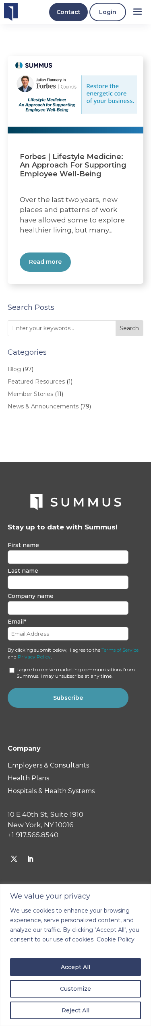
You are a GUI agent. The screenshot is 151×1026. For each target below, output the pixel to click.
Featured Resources (36, 381)
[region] (75, 955)
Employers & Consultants (48, 765)
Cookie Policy (115, 939)
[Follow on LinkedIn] (30, 858)
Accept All (75, 967)
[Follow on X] (14, 858)
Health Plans (28, 778)
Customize (75, 988)
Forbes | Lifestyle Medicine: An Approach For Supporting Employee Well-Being (73, 165)
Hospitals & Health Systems (51, 791)
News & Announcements (43, 406)
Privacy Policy (34, 657)
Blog (14, 369)
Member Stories (30, 394)
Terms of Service (120, 650)
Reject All (75, 1010)
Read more (45, 261)
